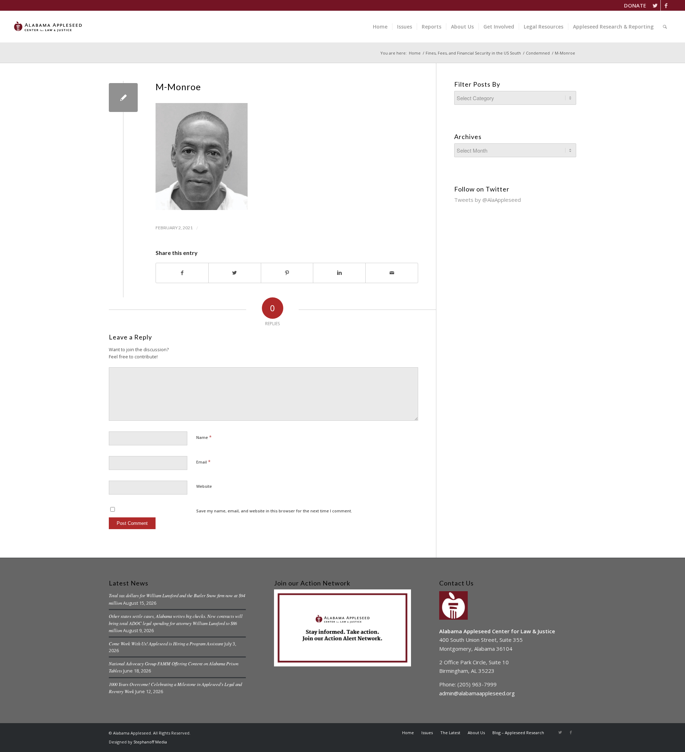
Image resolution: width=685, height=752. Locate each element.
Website (204, 486)
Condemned (538, 53)
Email (203, 462)
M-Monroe (178, 86)
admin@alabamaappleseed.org (477, 693)
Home (415, 53)
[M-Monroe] (123, 97)
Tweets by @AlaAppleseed (487, 199)
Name (204, 437)
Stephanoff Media (150, 742)
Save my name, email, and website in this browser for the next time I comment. (274, 510)
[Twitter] (655, 5)
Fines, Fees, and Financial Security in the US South (473, 53)
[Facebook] (666, 5)
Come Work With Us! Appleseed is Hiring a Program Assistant (166, 643)
